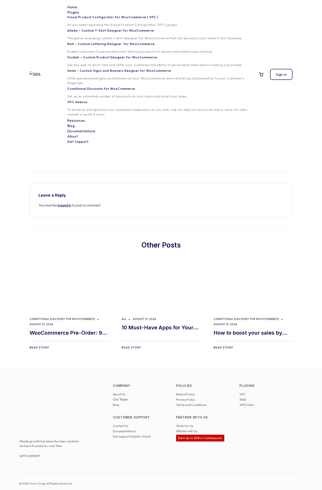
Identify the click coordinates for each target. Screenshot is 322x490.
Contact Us (120, 426)
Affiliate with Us (186, 431)
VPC (242, 394)
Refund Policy (185, 394)
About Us (119, 394)
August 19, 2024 (144, 319)
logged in (64, 205)
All (124, 319)
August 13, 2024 (225, 324)
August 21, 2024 (41, 324)
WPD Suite (246, 405)
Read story (39, 347)
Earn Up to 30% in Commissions (200, 438)
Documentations (124, 431)
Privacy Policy (185, 400)
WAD (242, 400)
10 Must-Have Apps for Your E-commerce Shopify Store (157, 328)
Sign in (281, 74)
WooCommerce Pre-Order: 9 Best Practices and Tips (66, 333)
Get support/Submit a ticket (132, 436)
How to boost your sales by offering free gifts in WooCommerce (248, 333)
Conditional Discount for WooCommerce (62, 319)
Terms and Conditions (191, 405)
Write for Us (184, 426)
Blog (116, 405)
